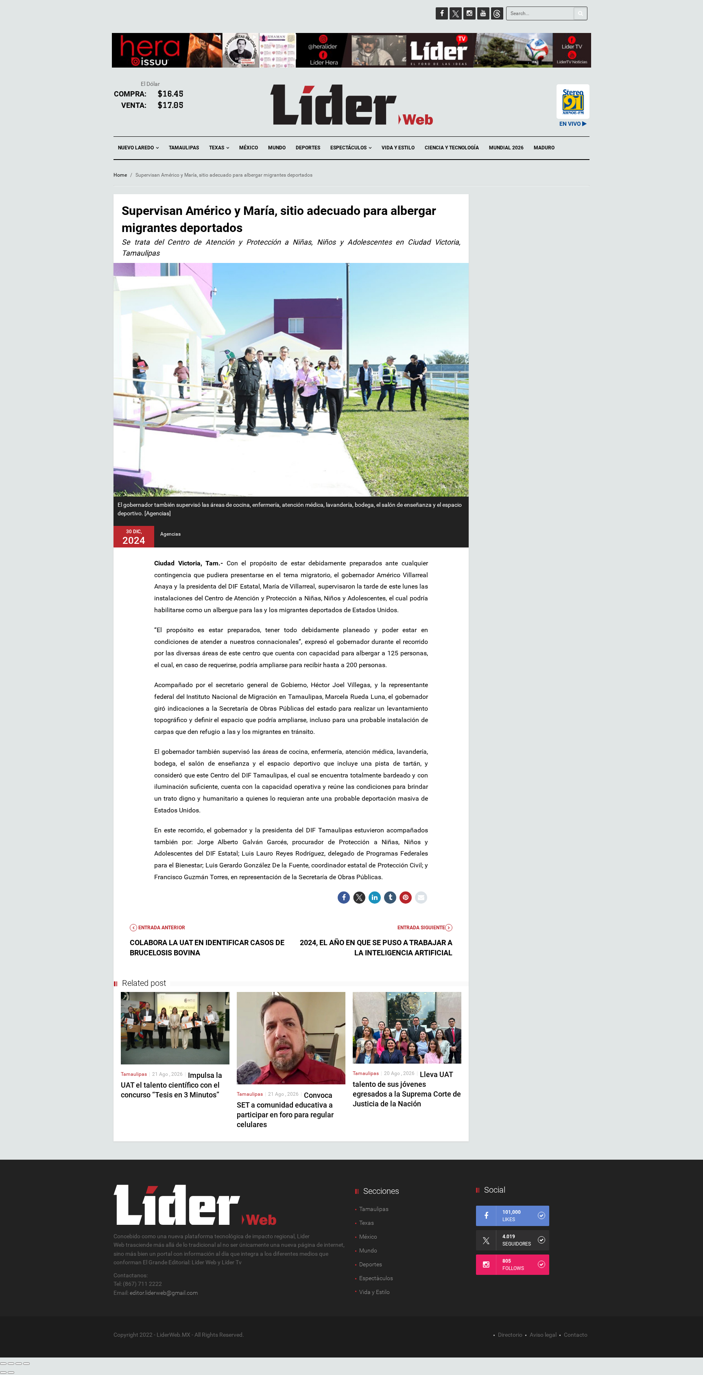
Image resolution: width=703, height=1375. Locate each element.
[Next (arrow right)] (11, 1372)
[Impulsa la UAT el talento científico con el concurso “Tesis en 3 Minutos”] (175, 1028)
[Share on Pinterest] (406, 897)
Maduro (544, 148)
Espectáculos (349, 148)
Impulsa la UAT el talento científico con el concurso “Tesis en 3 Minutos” (171, 1085)
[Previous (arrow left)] (3, 1372)
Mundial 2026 (506, 148)
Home (120, 175)
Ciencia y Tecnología (452, 148)
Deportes (308, 148)
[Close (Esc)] (3, 1363)
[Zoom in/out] (26, 1363)
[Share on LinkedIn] (375, 897)
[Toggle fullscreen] (18, 1363)
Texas (217, 148)
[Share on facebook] (344, 897)
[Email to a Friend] (421, 897)
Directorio (510, 1334)
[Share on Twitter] (359, 897)
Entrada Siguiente (421, 928)
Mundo (277, 148)
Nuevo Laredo (136, 148)
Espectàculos (376, 1278)
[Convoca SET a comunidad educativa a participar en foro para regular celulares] (291, 1037)
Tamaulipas (184, 148)
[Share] (11, 1363)
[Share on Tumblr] (390, 897)
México (248, 148)
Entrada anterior (161, 928)
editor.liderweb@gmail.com (164, 1293)
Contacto (575, 1334)
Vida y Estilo (398, 148)
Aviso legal (543, 1334)
